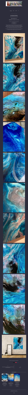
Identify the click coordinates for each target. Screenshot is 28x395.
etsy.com (16, 18)
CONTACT (16, 10)
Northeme (13, 391)
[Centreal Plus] (14, 3)
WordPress (17, 391)
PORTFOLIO (11, 10)
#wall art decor (17, 360)
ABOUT (13, 10)
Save (16, 362)
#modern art (10, 360)
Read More (4, 385)
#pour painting (13, 360)
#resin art (15, 360)
